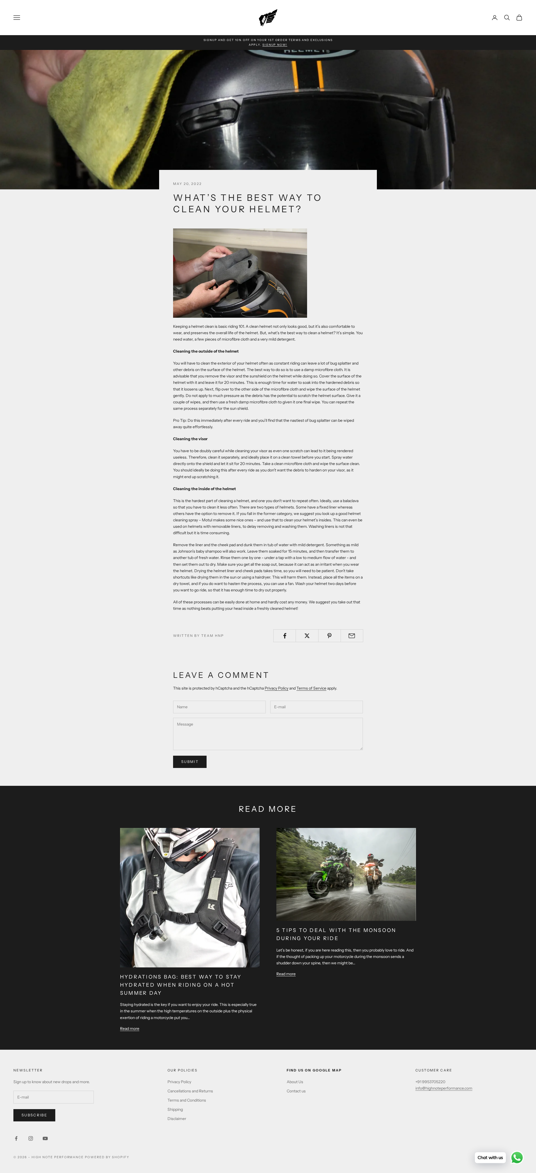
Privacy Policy (276, 688)
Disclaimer (177, 1118)
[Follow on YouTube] (45, 1138)
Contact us (296, 1090)
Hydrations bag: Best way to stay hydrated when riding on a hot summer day (181, 985)
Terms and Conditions (187, 1100)
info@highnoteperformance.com (443, 1088)
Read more (129, 1028)
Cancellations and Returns (190, 1090)
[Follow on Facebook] (16, 1138)
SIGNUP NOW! (274, 45)
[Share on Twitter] (307, 636)
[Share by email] (352, 636)
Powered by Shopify (107, 1157)
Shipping (175, 1109)
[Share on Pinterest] (330, 636)
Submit (189, 761)
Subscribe (34, 1115)
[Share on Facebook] (285, 636)
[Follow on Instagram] (31, 1138)
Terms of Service (311, 688)
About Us (295, 1081)
